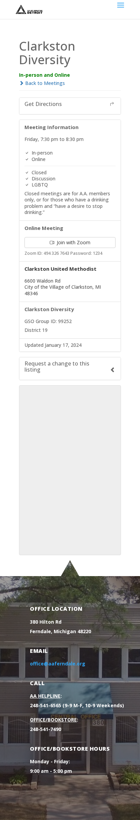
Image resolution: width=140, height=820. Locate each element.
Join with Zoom (72, 242)
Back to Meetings (44, 83)
